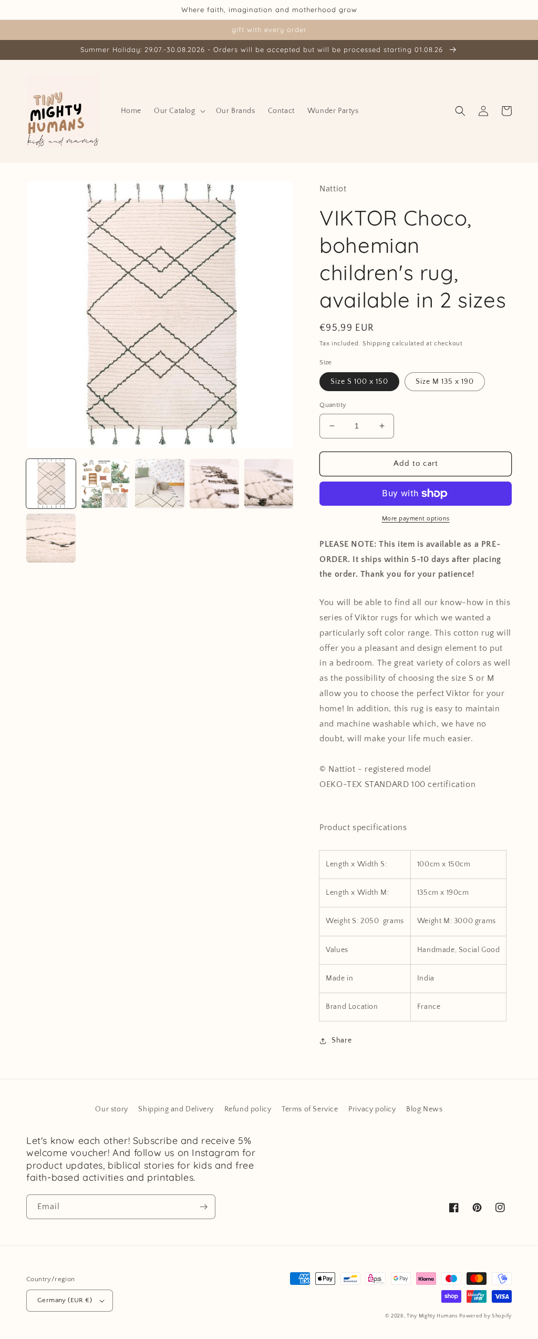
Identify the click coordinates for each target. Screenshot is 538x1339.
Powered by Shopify (485, 1316)
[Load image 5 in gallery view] (269, 483)
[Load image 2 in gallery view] (105, 483)
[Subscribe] (203, 1206)
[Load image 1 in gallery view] (51, 483)
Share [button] (341, 1040)
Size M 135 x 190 (445, 381)
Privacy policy (372, 1109)
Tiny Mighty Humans (432, 1316)
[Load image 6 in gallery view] (51, 538)
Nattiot (332, 188)
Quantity (332, 404)
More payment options (416, 518)
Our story (111, 1109)
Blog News (424, 1109)
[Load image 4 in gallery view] (214, 483)
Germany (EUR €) (64, 1300)
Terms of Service (310, 1109)
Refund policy (248, 1109)
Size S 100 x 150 (359, 381)
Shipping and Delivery (176, 1109)
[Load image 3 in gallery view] (159, 483)
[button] (179, 111)
